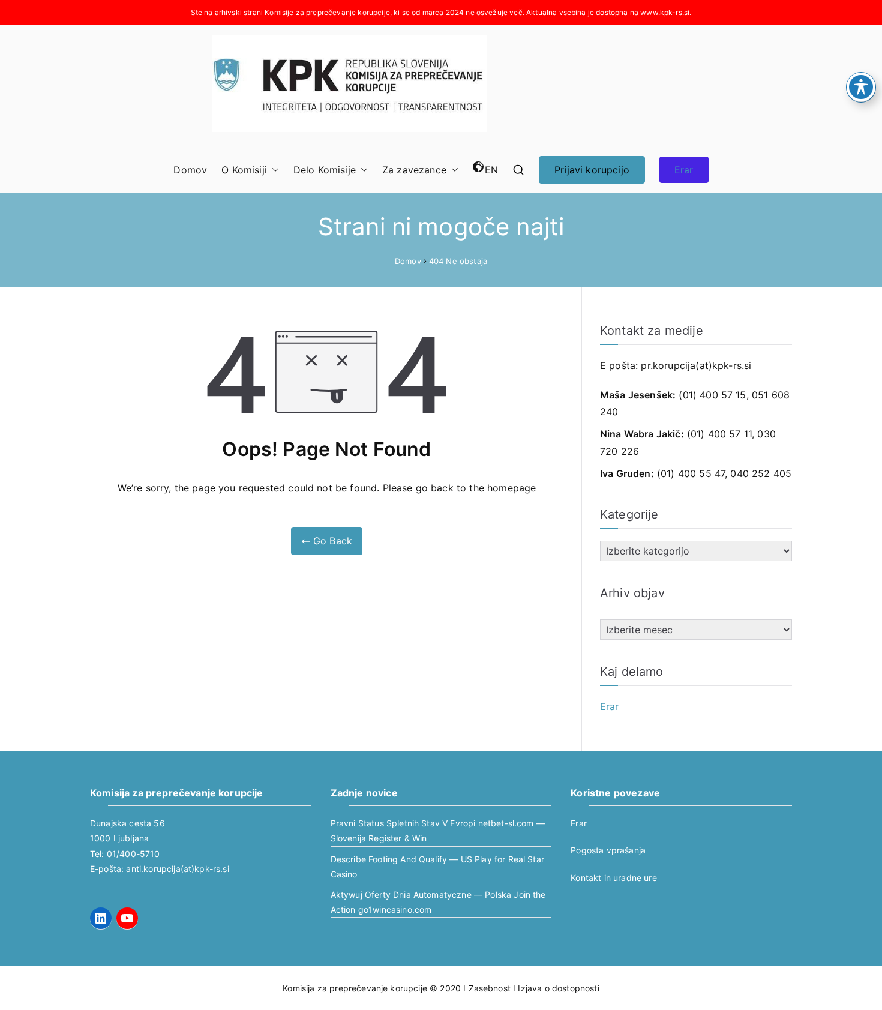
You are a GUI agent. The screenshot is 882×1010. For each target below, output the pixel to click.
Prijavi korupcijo (591, 170)
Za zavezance (414, 170)
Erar (684, 170)
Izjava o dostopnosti (558, 988)
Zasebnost (490, 988)
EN (491, 170)
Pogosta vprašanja (608, 850)
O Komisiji (244, 170)
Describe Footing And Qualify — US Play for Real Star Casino (437, 866)
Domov (190, 170)
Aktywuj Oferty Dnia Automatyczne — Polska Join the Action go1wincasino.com (438, 902)
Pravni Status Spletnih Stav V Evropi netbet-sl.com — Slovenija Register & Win (438, 830)
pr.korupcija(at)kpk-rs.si (696, 365)
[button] (273, 170)
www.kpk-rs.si (664, 12)
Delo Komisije (324, 170)
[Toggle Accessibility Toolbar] (861, 87)
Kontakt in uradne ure (613, 878)
